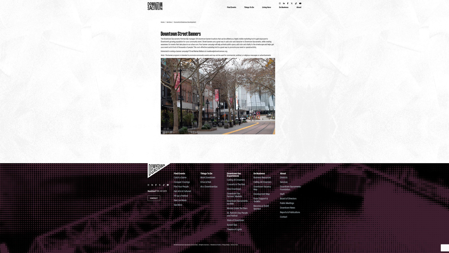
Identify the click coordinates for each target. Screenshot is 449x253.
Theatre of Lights (234, 229)
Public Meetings (287, 203)
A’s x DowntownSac (209, 187)
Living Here (266, 7)
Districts (283, 178)
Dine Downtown (234, 189)
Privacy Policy (225, 245)
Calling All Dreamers (236, 180)
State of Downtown (235, 220)
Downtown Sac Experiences (234, 175)
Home (163, 22)
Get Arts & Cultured (182, 191)
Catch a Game (180, 178)
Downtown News (287, 208)
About (299, 7)
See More (178, 205)
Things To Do (249, 7)
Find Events (231, 7)
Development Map (261, 194)
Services (169, 22)
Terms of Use (234, 245)
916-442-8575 (162, 191)
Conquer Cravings (182, 182)
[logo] (159, 170)
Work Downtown (207, 178)
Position (219, 245)
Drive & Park (205, 182)
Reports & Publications (290, 212)
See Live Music (180, 200)
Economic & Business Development (185, 22)
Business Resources (262, 178)
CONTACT (154, 198)
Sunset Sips (232, 225)
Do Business (283, 7)
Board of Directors (288, 199)
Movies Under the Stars (237, 208)
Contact (283, 217)
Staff (282, 194)
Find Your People (181, 187)
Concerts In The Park (236, 184)
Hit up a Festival (181, 196)
